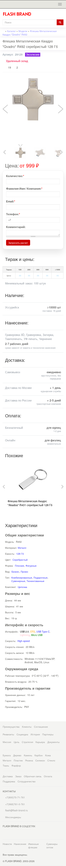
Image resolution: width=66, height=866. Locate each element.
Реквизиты (8, 734)
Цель (16, 742)
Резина (29, 760)
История (35, 734)
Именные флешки (33, 845)
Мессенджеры (13, 817)
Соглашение (41, 726)
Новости (7, 844)
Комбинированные (21, 577)
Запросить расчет (18, 242)
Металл (22, 547)
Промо (24, 571)
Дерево (17, 755)
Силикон (40, 760)
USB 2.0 (24, 631)
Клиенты (26, 726)
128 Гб (20, 553)
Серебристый (20, 559)
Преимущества (11, 726)
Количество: (15, 176)
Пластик (18, 760)
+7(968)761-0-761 (15, 804)
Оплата (48, 776)
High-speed (23, 641)
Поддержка (9, 781)
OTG (32, 631)
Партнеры (47, 734)
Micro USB (36, 635)
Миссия (7, 742)
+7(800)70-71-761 (15, 797)
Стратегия (27, 742)
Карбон (39, 755)
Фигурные (31, 565)
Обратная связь (32, 776)
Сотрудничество (27, 781)
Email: (10, 201)
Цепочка (22, 587)
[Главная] (18, 14)
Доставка (8, 776)
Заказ (18, 776)
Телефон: (13, 214)
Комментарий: (16, 227)
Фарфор (16, 765)
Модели (22, 31)
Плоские (19, 565)
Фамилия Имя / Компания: (24, 189)
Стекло (51, 760)
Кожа (48, 755)
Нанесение (20, 844)
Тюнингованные (35, 581)
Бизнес (15, 571)
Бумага (7, 755)
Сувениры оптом (52, 845)
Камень (28, 755)
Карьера (40, 742)
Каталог (11, 31)
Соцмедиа (22, 734)
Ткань (6, 765)
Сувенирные (18, 581)
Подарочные (41, 577)
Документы (53, 742)
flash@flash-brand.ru (16, 810)
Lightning (25, 635)
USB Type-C (43, 631)
